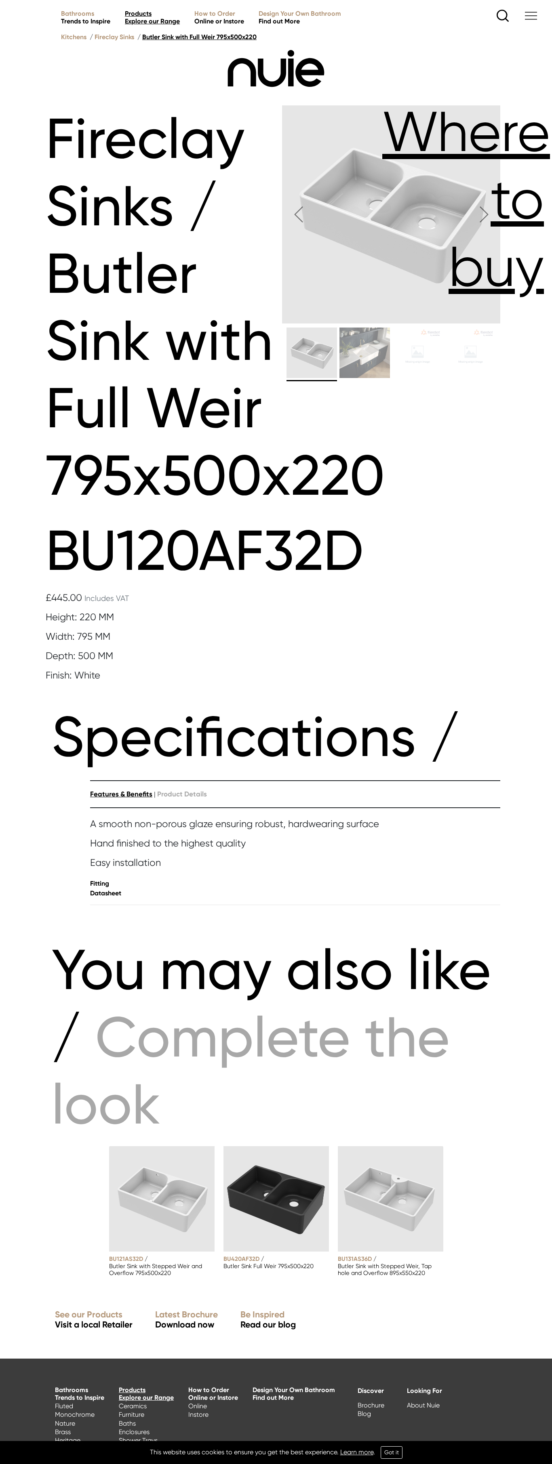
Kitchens (73, 37)
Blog (364, 1414)
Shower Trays (138, 1440)
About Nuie (423, 1405)
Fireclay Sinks (114, 37)
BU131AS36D (355, 1258)
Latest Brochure (186, 1320)
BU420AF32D (241, 1258)
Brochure (371, 1405)
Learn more (356, 1452)
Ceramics (133, 1406)
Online (197, 1406)
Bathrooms (85, 17)
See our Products (94, 1320)
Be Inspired (268, 1320)
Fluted (64, 1406)
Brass (63, 1432)
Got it (391, 1452)
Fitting (99, 883)
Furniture (131, 1414)
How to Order (219, 17)
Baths (127, 1423)
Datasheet (105, 893)
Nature (65, 1423)
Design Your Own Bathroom (300, 17)
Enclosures (134, 1432)
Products (152, 17)
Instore (198, 1414)
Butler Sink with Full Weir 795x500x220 (199, 37)
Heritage (67, 1440)
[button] (298, 214)
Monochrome (75, 1414)
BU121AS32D (126, 1258)
